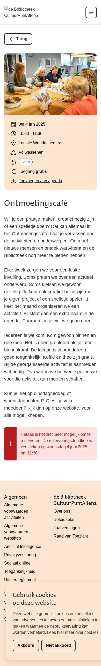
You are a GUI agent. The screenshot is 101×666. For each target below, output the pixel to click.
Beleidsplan (65, 519)
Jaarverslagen (67, 528)
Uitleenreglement (20, 579)
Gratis (25, 162)
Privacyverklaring (20, 555)
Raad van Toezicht (71, 536)
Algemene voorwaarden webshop (16, 532)
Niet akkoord (58, 645)
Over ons (62, 511)
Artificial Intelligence (22, 546)
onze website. (66, 408)
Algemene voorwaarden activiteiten (16, 511)
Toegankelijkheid (19, 571)
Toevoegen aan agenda (40, 181)
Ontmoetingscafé (36, 203)
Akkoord (25, 645)
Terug (21, 39)
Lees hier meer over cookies (73, 632)
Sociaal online (17, 563)
